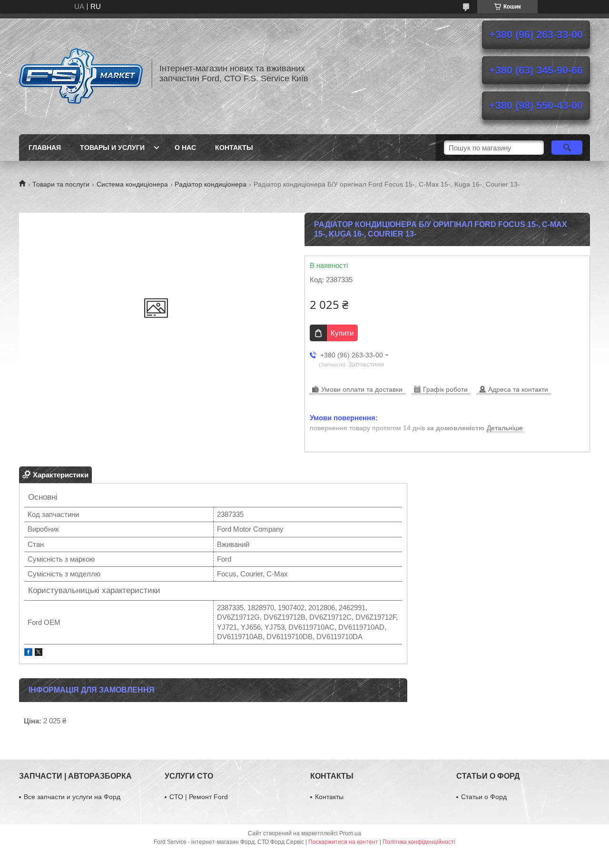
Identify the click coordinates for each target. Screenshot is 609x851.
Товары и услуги (112, 147)
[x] (38, 653)
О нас (185, 147)
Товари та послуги (60, 184)
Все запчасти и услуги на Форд (72, 797)
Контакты (234, 147)
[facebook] (28, 653)
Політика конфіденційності (419, 842)
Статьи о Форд (484, 797)
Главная (45, 147)
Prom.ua (350, 833)
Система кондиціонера (132, 184)
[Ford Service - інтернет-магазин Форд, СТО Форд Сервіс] (81, 74)
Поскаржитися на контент (343, 842)
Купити (342, 333)
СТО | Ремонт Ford (198, 797)
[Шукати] (566, 147)
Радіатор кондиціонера (210, 184)
